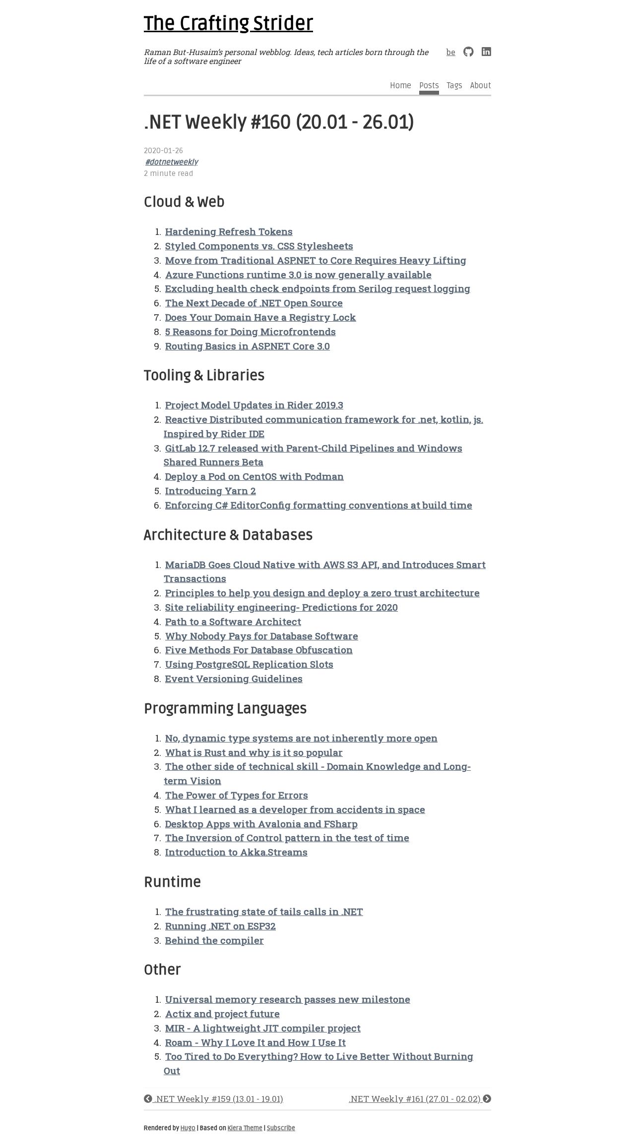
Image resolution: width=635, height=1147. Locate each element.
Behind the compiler (214, 940)
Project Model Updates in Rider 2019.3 (254, 405)
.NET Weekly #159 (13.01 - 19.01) (217, 1098)
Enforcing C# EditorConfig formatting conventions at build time (318, 505)
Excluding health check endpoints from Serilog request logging (317, 288)
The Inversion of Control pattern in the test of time (287, 837)
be (450, 52)
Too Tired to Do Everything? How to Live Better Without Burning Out (318, 1063)
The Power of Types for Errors (236, 795)
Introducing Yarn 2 (210, 490)
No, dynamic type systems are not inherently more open (301, 738)
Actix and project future (222, 1013)
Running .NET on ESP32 (220, 925)
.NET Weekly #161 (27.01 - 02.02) (416, 1098)
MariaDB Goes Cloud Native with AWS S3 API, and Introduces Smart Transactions (325, 571)
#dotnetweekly (171, 162)
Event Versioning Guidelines (234, 678)
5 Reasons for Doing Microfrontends (250, 331)
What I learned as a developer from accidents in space (295, 809)
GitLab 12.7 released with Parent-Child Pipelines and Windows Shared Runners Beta (313, 455)
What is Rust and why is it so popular (254, 752)
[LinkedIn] (486, 52)
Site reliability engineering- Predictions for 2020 (281, 607)
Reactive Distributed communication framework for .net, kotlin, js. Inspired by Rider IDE (323, 426)
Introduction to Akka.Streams (236, 852)
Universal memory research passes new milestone (287, 999)
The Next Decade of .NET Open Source (254, 302)
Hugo (188, 1128)
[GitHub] (468, 52)
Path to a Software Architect (233, 621)
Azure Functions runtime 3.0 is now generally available (298, 274)
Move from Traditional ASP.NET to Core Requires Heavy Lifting (315, 260)
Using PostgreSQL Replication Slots (249, 664)
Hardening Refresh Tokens (229, 231)
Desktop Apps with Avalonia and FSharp (261, 823)
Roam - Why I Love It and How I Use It (255, 1042)
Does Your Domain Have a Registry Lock (260, 317)
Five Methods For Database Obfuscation (259, 649)
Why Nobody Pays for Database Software (261, 636)
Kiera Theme (245, 1128)
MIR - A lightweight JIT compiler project (263, 1028)
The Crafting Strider (228, 23)
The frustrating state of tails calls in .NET (264, 911)
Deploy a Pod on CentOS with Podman (254, 476)
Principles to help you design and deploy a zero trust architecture (322, 592)
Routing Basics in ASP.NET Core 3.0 (247, 346)
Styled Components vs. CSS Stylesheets (259, 245)
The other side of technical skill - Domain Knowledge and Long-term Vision (317, 773)
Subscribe (281, 1128)
